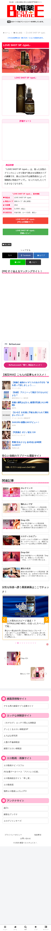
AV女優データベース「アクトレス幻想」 (22, 772)
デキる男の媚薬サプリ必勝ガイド (18, 706)
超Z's (6, 808)
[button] (33, 262)
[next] (46, 620)
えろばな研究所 (11, 736)
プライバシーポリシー (13, 835)
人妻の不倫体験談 (12, 742)
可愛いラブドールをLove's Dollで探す (20, 467)
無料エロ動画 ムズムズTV (15, 791)
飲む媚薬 (8, 244)
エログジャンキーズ (13, 821)
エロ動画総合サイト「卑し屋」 (17, 778)
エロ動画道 (9, 785)
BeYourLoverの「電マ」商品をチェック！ (25, 365)
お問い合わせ (25, 838)
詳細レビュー (25, 231)
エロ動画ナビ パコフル (14, 765)
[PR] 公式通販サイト (25, 220)
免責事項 (37, 835)
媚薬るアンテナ (11, 814)
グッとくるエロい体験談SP (16, 729)
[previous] (4, 620)
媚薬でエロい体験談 (13, 748)
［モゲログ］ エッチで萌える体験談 (20, 723)
